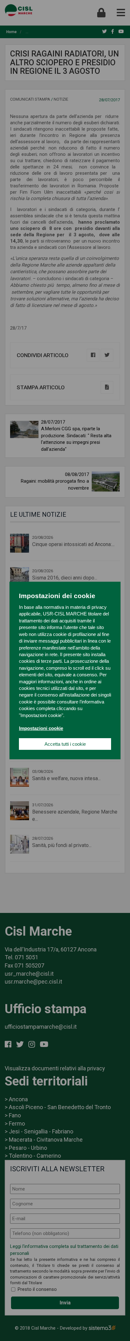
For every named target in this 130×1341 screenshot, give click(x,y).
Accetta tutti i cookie (65, 744)
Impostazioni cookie (41, 728)
